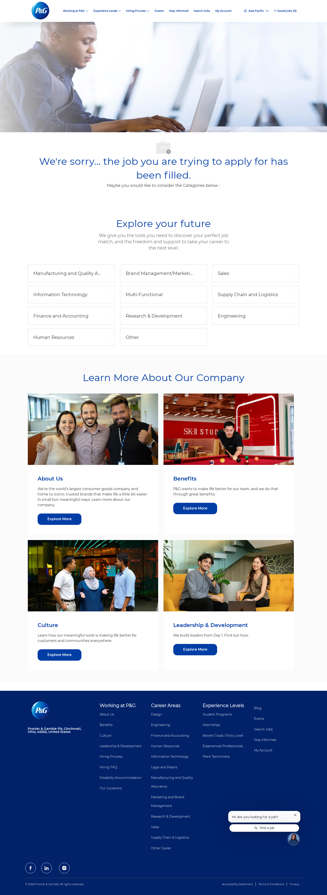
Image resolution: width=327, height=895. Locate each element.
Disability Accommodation (120, 778)
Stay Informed (178, 10)
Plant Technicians (216, 757)
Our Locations (111, 788)
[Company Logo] (44, 11)
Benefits (106, 725)
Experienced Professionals (223, 746)
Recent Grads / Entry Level (223, 736)
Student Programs (217, 714)
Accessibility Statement (237, 884)
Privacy (294, 884)
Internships (211, 725)
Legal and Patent (164, 767)
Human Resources (165, 746)
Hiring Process (111, 757)
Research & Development (170, 817)
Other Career (161, 848)
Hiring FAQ (108, 767)
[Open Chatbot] (293, 839)
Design (156, 714)
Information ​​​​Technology (169, 757)
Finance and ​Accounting (170, 736)
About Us (107, 714)
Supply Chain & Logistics (170, 837)
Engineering (160, 725)
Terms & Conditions (271, 884)
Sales (155, 827)
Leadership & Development (120, 746)
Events (159, 10)
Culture (105, 736)
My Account (223, 10)
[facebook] (30, 868)
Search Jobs (202, 10)
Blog (258, 708)
